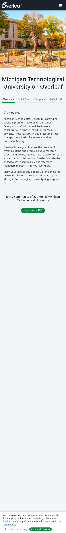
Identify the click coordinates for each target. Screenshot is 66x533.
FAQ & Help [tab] (56, 99)
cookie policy (9, 524)
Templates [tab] (40, 99)
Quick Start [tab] (24, 99)
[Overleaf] (12, 5)
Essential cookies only (16, 529)
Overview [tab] (8, 99)
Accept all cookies (40, 529)
